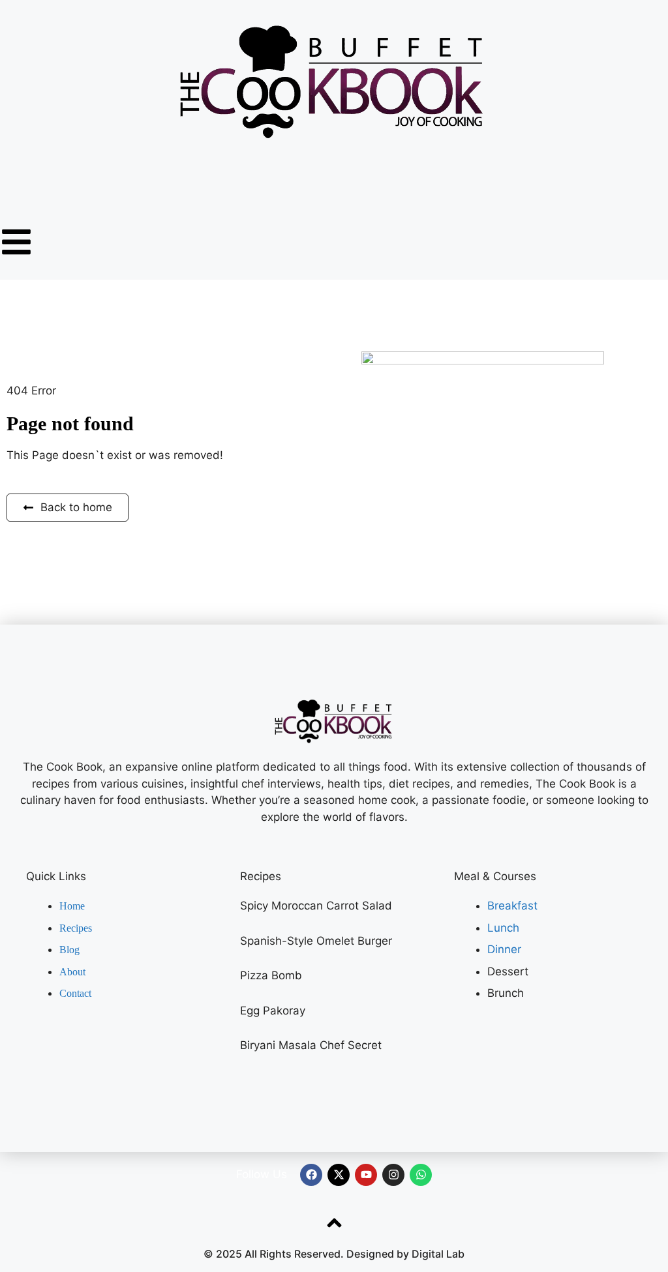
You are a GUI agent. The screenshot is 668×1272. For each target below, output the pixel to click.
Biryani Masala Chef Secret (311, 1045)
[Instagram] (393, 1175)
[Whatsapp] (421, 1175)
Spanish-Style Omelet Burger (316, 940)
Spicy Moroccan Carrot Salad (316, 905)
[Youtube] (366, 1175)
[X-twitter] (338, 1175)
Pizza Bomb (271, 975)
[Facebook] (311, 1175)
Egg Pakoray (272, 1010)
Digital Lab (438, 1253)
